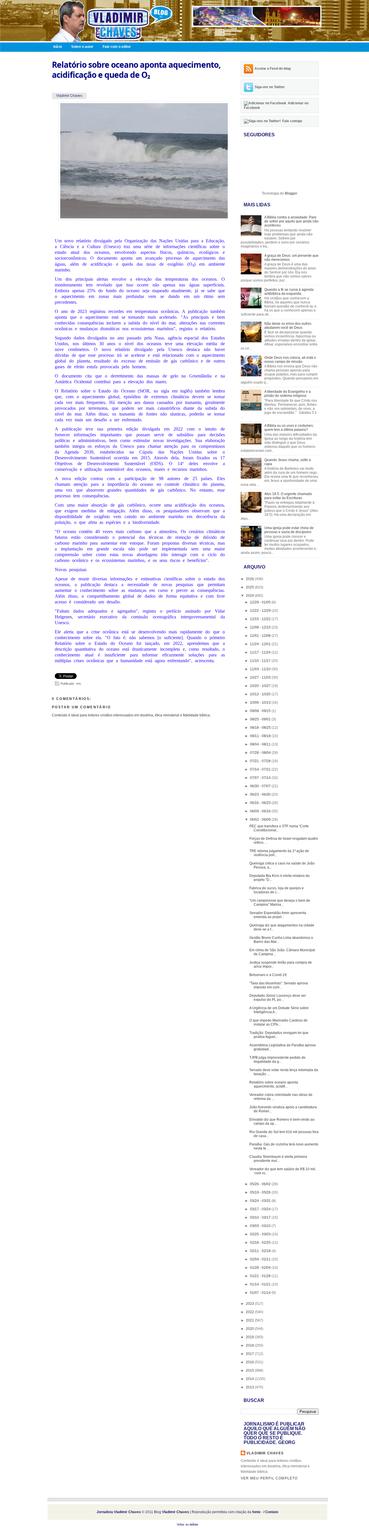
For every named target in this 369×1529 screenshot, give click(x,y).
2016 (250, 1362)
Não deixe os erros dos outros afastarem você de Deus (287, 326)
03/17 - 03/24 (261, 1209)
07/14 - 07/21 (261, 769)
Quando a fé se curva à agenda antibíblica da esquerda (289, 292)
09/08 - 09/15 (261, 711)
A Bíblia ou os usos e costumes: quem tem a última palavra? (289, 428)
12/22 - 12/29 (261, 611)
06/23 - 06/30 (261, 794)
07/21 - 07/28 (261, 761)
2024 (250, 596)
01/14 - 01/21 (261, 1284)
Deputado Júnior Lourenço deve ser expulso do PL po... (277, 998)
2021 (250, 1320)
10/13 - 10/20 (261, 694)
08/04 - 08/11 (261, 744)
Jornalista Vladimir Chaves (119, 1512)
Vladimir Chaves (265, 1453)
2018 (250, 1345)
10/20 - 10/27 (261, 686)
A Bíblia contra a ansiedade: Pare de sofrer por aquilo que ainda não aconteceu (291, 221)
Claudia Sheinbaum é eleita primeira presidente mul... (278, 1159)
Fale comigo (292, 121)
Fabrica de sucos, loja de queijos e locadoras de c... (276, 890)
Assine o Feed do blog (273, 69)
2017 (250, 1354)
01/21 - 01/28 (261, 1276)
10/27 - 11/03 (261, 677)
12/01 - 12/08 (261, 636)
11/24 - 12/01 (261, 644)
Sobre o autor (82, 47)
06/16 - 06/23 (261, 803)
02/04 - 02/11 (261, 1259)
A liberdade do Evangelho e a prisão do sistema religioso (287, 394)
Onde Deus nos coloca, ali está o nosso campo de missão (290, 360)
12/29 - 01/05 (261, 602)
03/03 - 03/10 (261, 1226)
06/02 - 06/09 (261, 820)
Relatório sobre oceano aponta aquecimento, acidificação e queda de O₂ (136, 70)
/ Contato (270, 1512)
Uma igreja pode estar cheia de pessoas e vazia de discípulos (289, 530)
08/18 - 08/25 (261, 728)
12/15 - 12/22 (261, 619)
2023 (250, 1304)
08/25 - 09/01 (261, 719)
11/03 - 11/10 (261, 669)
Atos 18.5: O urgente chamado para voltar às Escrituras (288, 496)
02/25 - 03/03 (261, 1234)
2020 (250, 1329)
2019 (250, 1337)
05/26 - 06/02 (261, 1184)
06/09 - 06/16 (261, 811)
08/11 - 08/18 (261, 736)
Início (57, 47)
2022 (250, 1312)
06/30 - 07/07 (261, 786)
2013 (250, 1387)
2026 (250, 579)
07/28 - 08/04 (261, 753)
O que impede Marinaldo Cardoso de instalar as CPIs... (278, 1022)
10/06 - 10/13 (261, 703)
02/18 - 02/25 (261, 1243)
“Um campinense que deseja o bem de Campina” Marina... (279, 902)
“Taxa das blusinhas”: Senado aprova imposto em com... (278, 985)
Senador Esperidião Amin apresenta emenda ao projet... (277, 915)
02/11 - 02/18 (261, 1251)
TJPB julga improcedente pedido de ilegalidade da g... (277, 1060)
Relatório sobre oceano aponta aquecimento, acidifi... (273, 1084)
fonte (256, 1512)
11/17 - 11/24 (261, 652)
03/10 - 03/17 (261, 1217)
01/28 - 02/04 (261, 1268)
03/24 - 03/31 (261, 1201)
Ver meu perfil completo (269, 1478)
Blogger (291, 193)
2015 (250, 1370)
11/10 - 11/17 (261, 661)
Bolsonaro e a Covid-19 (268, 975)
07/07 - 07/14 (261, 778)
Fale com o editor (117, 47)
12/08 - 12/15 (261, 627)
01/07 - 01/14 (261, 1293)
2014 (250, 1379)
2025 (250, 587)
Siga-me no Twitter (270, 87)
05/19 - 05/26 (261, 1192)
